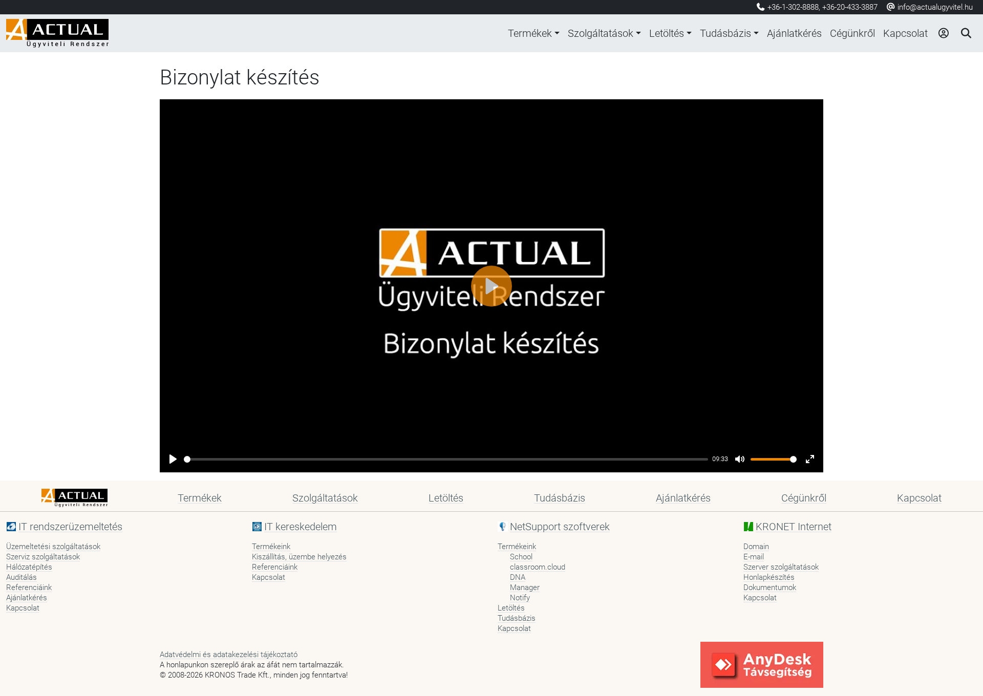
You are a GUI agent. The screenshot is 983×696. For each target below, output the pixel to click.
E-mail (753, 556)
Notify (520, 597)
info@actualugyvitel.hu (934, 7)
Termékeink (271, 546)
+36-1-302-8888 (793, 7)
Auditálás (21, 577)
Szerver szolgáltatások (781, 567)
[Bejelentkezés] (943, 33)
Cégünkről (852, 33)
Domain (756, 546)
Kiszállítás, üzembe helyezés (299, 556)
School (521, 556)
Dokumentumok (769, 587)
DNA (517, 577)
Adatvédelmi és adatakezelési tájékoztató (228, 654)
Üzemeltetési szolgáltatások (53, 546)
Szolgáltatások (600, 33)
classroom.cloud (537, 567)
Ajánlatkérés (794, 33)
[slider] (446, 459)
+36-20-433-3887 (850, 7)
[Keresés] (965, 33)
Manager (525, 587)
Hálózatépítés (29, 567)
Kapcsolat (905, 33)
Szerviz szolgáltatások (43, 556)
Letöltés (666, 33)
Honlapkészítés (769, 577)
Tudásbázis (725, 33)
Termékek (530, 33)
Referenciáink (29, 587)
